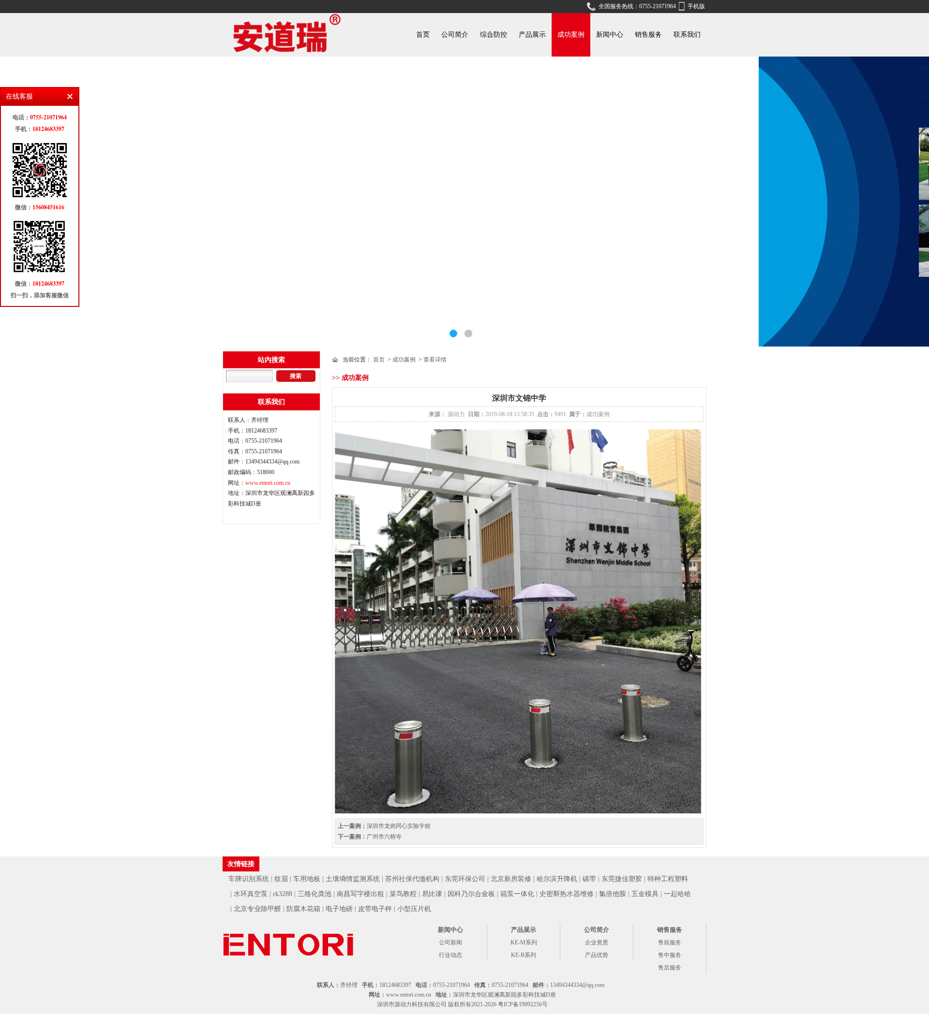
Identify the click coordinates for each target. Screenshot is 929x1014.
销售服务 (648, 34)
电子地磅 (339, 909)
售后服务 (669, 967)
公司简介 (454, 34)
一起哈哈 (677, 894)
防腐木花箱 (303, 909)
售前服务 (669, 942)
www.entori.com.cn (267, 482)
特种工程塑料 (667, 879)
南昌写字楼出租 (360, 894)
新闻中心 (609, 34)
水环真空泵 (251, 894)
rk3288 (282, 894)
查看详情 (435, 359)
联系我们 (687, 34)
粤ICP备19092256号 (523, 1004)
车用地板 (306, 879)
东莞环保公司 (465, 879)
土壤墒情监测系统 (353, 879)
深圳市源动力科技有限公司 (412, 1004)
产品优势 (596, 955)
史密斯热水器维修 (566, 894)
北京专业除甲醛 (257, 909)
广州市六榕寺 (384, 836)
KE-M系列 (523, 942)
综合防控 (493, 34)
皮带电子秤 (375, 909)
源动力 (456, 414)
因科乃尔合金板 (471, 894)
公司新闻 (450, 942)
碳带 (589, 879)
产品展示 (532, 34)
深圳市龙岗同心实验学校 (399, 826)
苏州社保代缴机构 (412, 879)
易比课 (432, 894)
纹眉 (281, 879)
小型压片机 (414, 909)
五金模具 (645, 894)
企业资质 (596, 942)
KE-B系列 (523, 955)
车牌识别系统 (248, 879)
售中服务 (669, 955)
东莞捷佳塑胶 (621, 879)
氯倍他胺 (612, 894)
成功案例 (570, 34)
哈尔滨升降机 (557, 879)
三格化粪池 (314, 894)
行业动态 (450, 955)
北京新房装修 (511, 879)
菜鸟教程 (403, 894)
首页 (423, 34)
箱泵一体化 (517, 894)
